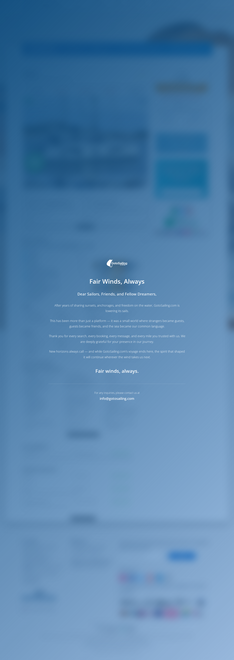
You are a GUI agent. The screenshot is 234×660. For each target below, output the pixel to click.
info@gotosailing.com (117, 398)
